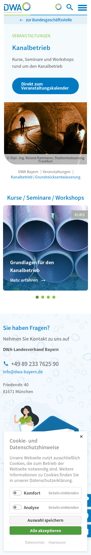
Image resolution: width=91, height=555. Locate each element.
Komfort (32, 493)
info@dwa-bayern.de (23, 371)
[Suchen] (69, 8)
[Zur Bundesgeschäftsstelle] (58, 8)
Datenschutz (34, 542)
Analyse (31, 507)
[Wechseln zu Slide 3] (48, 297)
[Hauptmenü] (82, 7)
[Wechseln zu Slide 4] (53, 297)
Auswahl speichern (45, 520)
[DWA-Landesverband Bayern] (17, 7)
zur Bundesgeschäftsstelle (49, 19)
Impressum (57, 542)
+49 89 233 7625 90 (35, 363)
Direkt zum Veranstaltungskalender (45, 86)
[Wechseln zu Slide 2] (42, 297)
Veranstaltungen (57, 171)
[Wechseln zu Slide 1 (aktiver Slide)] (37, 297)
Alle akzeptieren (45, 530)
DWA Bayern (28, 171)
